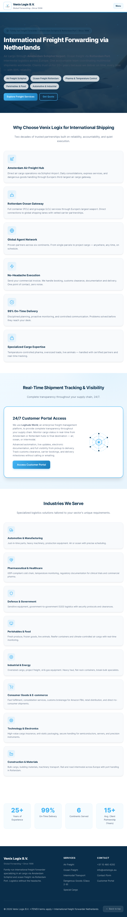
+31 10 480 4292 (106, 864)
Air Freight (69, 864)
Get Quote (48, 96)
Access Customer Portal (31, 464)
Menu (118, 6)
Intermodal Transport (74, 875)
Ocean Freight (71, 870)
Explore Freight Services (20, 96)
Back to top (115, 909)
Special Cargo (71, 889)
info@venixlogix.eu (106, 870)
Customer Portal (105, 880)
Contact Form (104, 875)
